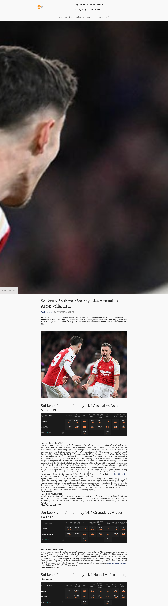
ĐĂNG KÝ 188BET (84, 17)
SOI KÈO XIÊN (65, 17)
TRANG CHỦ (103, 17)
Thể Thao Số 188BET (118, 474)
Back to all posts (10, 290)
